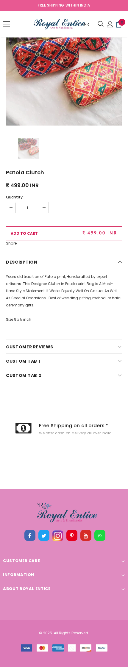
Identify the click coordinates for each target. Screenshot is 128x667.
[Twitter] (43, 535)
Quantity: (15, 197)
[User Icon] (110, 24)
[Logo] (44, 24)
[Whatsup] (99, 535)
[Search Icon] (101, 24)
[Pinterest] (71, 535)
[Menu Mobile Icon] (6, 24)
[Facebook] (29, 535)
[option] (64, 68)
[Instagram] (57, 535)
